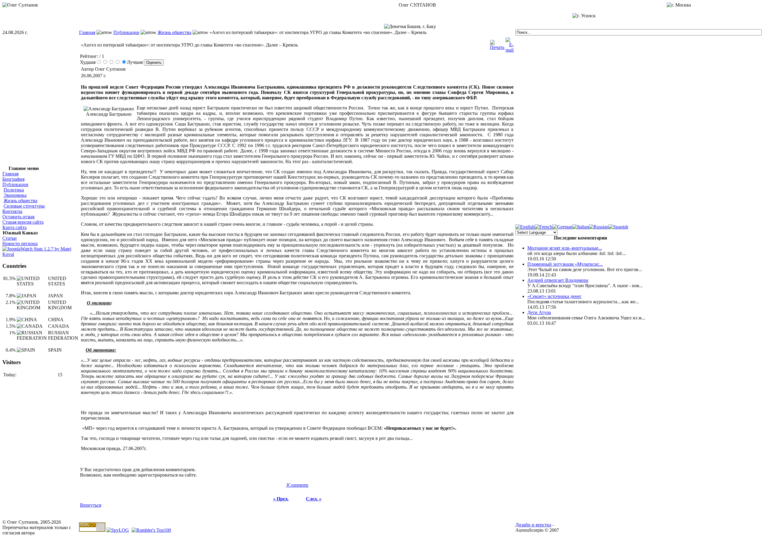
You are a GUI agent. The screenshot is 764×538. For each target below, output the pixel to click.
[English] (525, 227)
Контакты (12, 211)
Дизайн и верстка (533, 524)
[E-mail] (510, 43)
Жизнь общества (174, 32)
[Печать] (497, 43)
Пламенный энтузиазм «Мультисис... (565, 264)
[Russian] (599, 227)
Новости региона (20, 243)
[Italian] (580, 227)
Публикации (126, 32)
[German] (562, 227)
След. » (313, 498)
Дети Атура (539, 312)
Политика (14, 189)
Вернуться (90, 505)
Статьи (9, 238)
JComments (297, 485)
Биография (13, 179)
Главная (87, 32)
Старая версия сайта (23, 222)
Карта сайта (14, 227)
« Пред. (281, 498)
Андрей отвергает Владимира (557, 280)
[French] (543, 227)
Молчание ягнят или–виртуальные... (564, 248)
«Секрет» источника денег (554, 296)
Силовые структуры (24, 205)
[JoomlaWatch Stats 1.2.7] (40, 254)
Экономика (15, 195)
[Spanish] (618, 227)
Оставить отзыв (18, 216)
